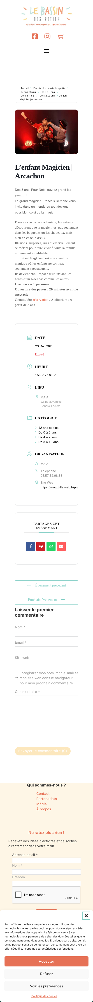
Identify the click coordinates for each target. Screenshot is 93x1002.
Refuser (46, 974)
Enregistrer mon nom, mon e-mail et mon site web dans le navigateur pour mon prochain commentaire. (49, 678)
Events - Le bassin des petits (49, 88)
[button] (86, 915)
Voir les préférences (46, 986)
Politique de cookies (44, 996)
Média (41, 804)
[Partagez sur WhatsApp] (51, 546)
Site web (22, 658)
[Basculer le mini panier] (61, 36)
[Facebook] (34, 36)
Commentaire (27, 692)
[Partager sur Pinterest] (40, 546)
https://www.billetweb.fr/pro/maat (64, 487)
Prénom (18, 877)
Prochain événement (42, 600)
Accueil (24, 88)
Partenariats (46, 799)
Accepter (46, 961)
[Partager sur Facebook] (30, 546)
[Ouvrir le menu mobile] (46, 51)
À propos (43, 809)
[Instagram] (47, 36)
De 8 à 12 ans (47, 95)
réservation (41, 299)
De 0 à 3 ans (48, 92)
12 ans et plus (28, 92)
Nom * (20, 627)
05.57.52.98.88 (51, 475)
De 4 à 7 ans (28, 95)
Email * (20, 642)
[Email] (61, 546)
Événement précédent (50, 585)
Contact (43, 793)
